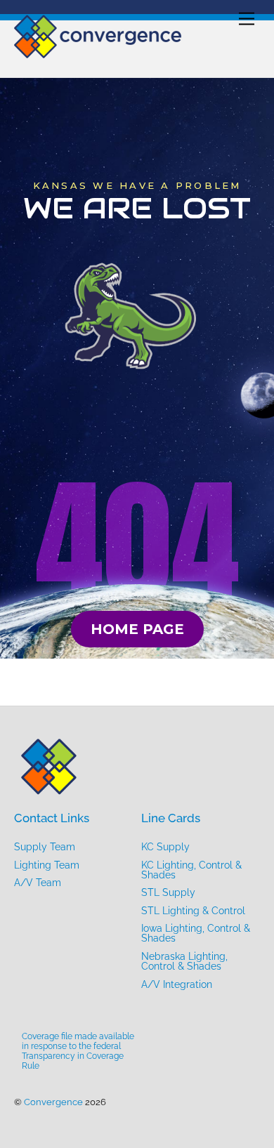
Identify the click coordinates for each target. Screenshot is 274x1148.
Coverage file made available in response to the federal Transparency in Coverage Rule (78, 1051)
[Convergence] (98, 52)
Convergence (53, 1102)
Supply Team (44, 846)
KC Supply (165, 846)
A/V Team (37, 882)
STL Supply (168, 892)
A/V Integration (176, 984)
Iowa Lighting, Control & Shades (195, 933)
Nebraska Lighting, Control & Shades (184, 961)
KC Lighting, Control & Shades (191, 869)
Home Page (137, 629)
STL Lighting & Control (193, 910)
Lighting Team (46, 865)
